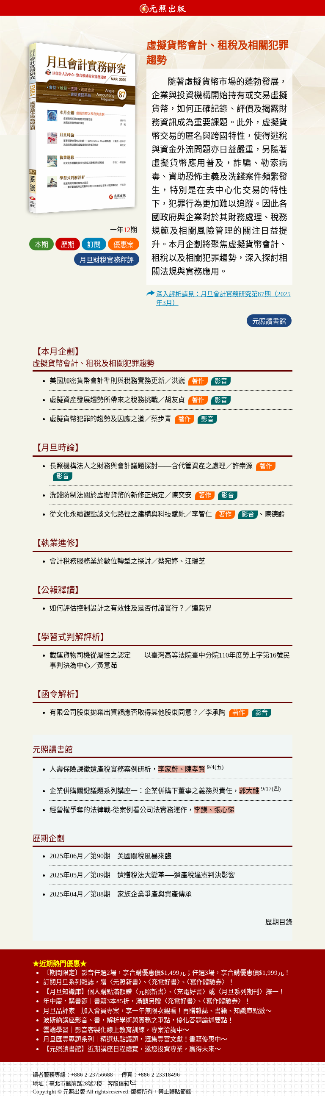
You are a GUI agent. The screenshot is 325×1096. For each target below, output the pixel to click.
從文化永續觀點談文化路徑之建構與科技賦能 (117, 514)
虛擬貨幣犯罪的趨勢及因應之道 (97, 418)
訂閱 (94, 244)
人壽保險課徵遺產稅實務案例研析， (136, 769)
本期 (41, 244)
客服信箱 (118, 1083)
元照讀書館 (269, 321)
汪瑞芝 (195, 561)
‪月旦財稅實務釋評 (107, 260)
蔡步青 (161, 418)
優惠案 (123, 244)
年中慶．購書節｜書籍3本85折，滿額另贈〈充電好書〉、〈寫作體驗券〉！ (147, 1001)
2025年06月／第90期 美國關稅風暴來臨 (110, 856)
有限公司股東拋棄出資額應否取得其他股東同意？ (124, 712)
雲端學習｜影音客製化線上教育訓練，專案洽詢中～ (116, 1030)
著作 (198, 380)
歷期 (67, 244)
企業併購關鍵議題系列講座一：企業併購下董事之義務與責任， (165, 790)
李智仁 (202, 514)
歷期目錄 (278, 922)
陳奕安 (181, 495)
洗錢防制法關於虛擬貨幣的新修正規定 (107, 495)
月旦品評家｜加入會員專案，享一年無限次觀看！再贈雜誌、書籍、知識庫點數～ (157, 1010)
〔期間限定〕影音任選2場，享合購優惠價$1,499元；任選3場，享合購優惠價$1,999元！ (166, 972)
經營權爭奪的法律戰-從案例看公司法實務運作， (142, 809)
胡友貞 (175, 399)
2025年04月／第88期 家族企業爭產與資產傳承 (121, 894)
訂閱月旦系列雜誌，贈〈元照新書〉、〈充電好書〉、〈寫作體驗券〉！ (138, 982)
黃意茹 (107, 665)
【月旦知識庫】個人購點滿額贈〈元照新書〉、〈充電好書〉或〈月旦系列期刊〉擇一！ (164, 991)
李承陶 (215, 712)
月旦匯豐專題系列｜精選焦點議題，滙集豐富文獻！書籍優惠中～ (135, 1039)
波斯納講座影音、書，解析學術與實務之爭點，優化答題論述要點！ (138, 1020)
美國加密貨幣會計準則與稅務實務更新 (107, 380)
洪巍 (178, 380)
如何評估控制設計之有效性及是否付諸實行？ (117, 608)
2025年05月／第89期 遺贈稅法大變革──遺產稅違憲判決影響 (142, 875)
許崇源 (242, 465)
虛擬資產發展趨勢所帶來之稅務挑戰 (104, 399)
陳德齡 (274, 514)
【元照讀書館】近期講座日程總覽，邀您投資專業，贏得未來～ (132, 1049)
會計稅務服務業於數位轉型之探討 (100, 561)
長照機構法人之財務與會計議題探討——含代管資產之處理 (138, 465)
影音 (221, 380)
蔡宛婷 (168, 561)
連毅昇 (202, 608)
